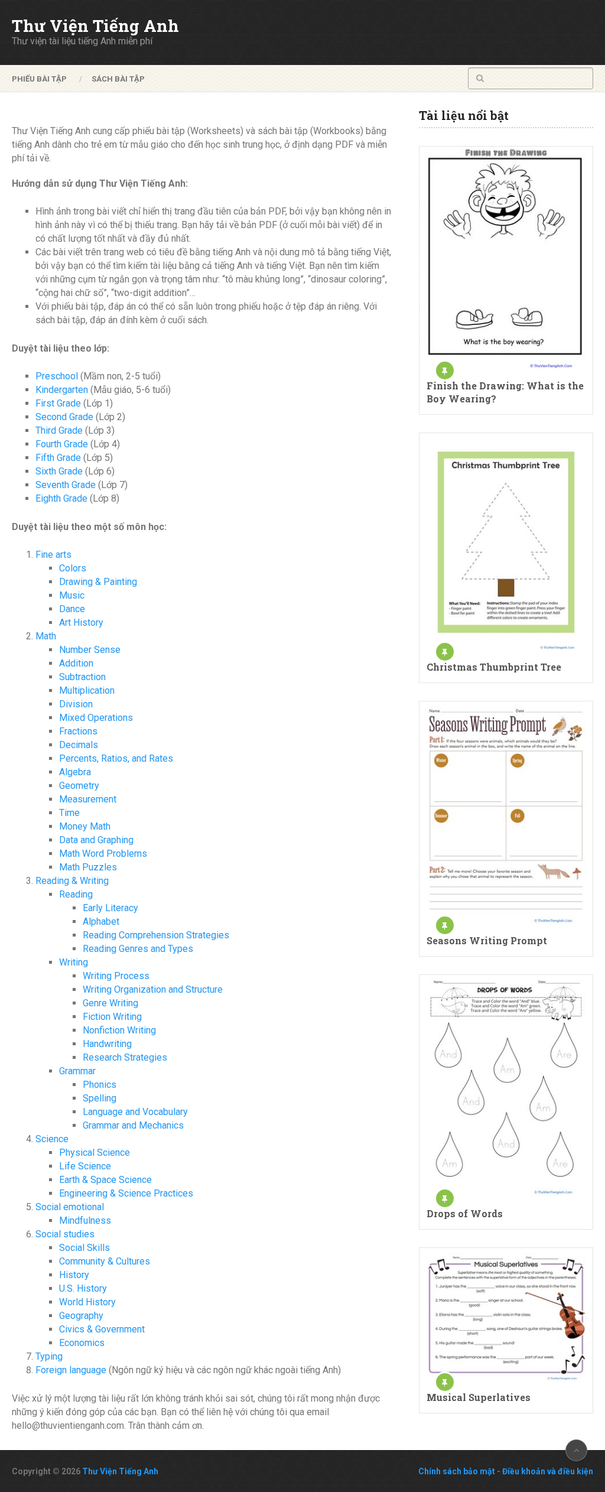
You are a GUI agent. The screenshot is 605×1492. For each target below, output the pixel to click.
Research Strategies (125, 1057)
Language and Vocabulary (135, 1111)
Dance (72, 609)
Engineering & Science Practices (126, 1193)
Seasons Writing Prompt (487, 940)
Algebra (75, 772)
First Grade (58, 403)
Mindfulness (85, 1220)
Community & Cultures (104, 1261)
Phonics (99, 1084)
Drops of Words (465, 1213)
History (74, 1274)
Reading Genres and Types (138, 948)
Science (52, 1139)
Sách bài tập (118, 78)
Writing (73, 962)
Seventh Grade (65, 484)
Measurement (87, 799)
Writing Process (116, 975)
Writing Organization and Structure (153, 989)
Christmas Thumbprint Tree (494, 667)
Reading (76, 894)
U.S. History (83, 1288)
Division (76, 704)
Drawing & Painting (98, 581)
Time (69, 812)
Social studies (65, 1234)
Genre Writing (110, 1003)
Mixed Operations (96, 717)
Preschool (56, 376)
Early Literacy (110, 908)
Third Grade (59, 430)
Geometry (79, 785)
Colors (72, 568)
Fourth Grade (61, 444)
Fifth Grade (58, 457)
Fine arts (53, 554)
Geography (81, 1315)
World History (87, 1302)
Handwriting (107, 1043)
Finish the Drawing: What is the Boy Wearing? (505, 392)
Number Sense (90, 649)
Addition (76, 663)
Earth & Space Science (105, 1179)
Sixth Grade (59, 471)
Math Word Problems (103, 853)
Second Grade (64, 416)
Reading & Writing (72, 880)
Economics (82, 1342)
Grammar (77, 1071)
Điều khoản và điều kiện (547, 1471)
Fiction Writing (112, 1016)
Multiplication (87, 690)
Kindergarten (61, 389)
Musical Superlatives (479, 1397)
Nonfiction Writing (119, 1030)
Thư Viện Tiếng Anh (95, 26)
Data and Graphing (96, 840)
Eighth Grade (61, 498)
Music (71, 595)
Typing (49, 1356)
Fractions (78, 731)
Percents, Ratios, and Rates (116, 758)
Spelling (99, 1098)
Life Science (85, 1166)
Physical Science (94, 1152)
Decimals (78, 744)
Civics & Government (102, 1329)
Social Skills (84, 1247)
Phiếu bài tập (39, 78)
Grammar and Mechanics (133, 1125)
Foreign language (70, 1370)
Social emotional (69, 1207)
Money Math (84, 826)
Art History (81, 622)
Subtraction (82, 676)
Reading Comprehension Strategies (156, 935)
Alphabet (101, 921)
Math (45, 636)
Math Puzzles (88, 867)
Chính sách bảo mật (456, 1471)
